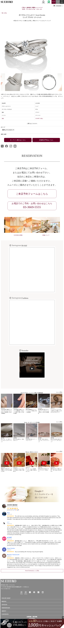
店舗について (45, 235)
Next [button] (63, 82)
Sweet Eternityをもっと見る (32, 570)
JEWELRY (4, 604)
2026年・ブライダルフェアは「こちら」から (32, 9)
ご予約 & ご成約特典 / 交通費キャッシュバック (32, 7)
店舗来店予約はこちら (46, 140)
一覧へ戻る (4, 13)
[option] (32, 48)
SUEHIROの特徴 (18, 235)
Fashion (25, 594)
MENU (62, 2)
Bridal (21, 594)
